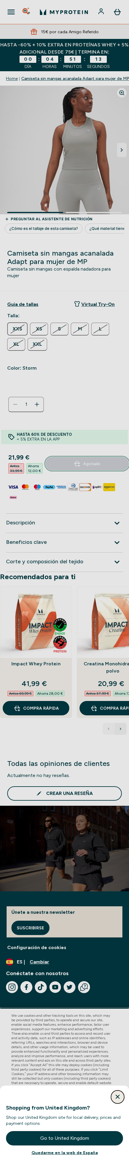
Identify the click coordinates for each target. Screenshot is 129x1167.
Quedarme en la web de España (65, 1152)
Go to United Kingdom (64, 1138)
